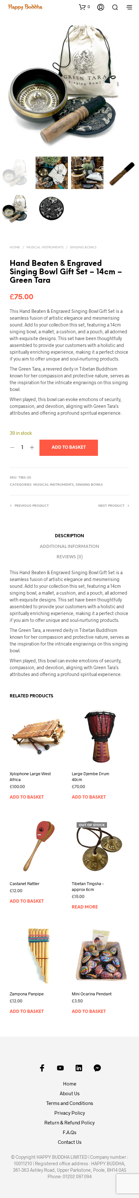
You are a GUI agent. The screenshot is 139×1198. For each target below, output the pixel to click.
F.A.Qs (69, 1132)
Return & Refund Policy (69, 1122)
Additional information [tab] (69, 547)
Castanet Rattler (24, 883)
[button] (84, 7)
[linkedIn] (79, 1068)
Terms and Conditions (69, 1103)
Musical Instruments (45, 247)
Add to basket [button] (27, 797)
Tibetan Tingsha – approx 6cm (88, 886)
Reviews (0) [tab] (70, 557)
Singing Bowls (83, 247)
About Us (70, 1093)
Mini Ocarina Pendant (92, 993)
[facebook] (42, 1068)
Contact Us (69, 1142)
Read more (85, 907)
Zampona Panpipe (27, 993)
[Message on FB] (97, 1068)
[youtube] (60, 1068)
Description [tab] (69, 536)
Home (15, 247)
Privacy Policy (69, 1113)
